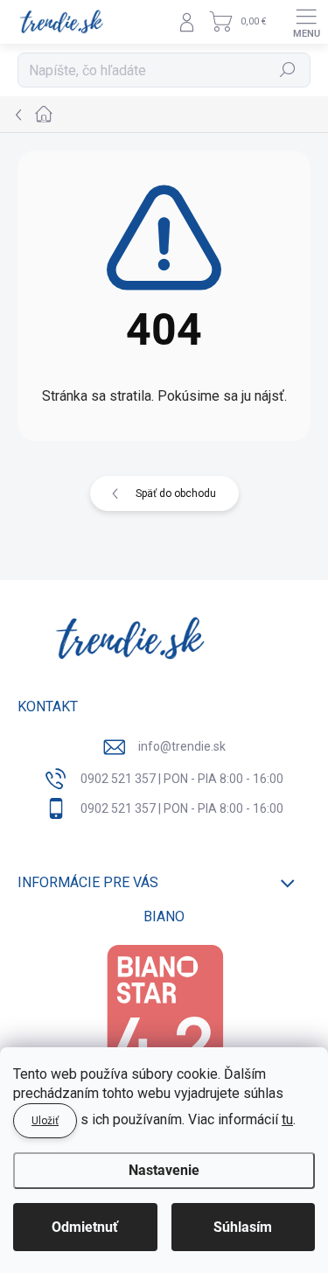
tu (287, 1119)
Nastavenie (164, 1170)
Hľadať (288, 70)
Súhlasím (242, 1227)
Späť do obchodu (176, 493)
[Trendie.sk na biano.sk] (164, 1027)
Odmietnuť (85, 1227)
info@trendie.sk (182, 746)
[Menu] (306, 22)
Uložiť (45, 1121)
